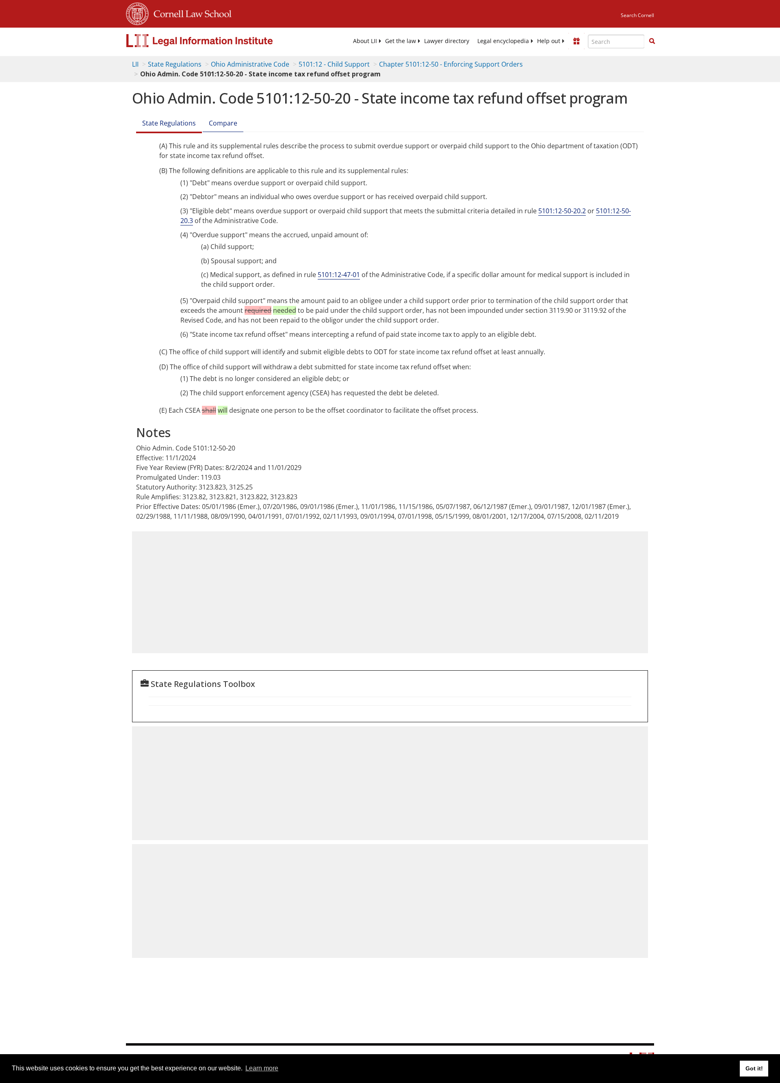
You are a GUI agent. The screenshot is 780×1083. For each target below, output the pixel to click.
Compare (223, 123)
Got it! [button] (754, 1068)
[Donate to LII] (576, 41)
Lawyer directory (446, 41)
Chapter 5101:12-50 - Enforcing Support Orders (451, 64)
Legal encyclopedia (503, 41)
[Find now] (652, 41)
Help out (548, 41)
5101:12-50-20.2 (562, 210)
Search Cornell (637, 15)
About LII (365, 41)
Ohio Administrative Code (250, 64)
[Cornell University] (137, 12)
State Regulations (175, 64)
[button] (652, 41)
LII (135, 64)
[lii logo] (217, 41)
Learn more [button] (261, 1068)
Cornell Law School (190, 12)
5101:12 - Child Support (334, 64)
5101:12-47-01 (339, 274)
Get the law (400, 41)
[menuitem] (365, 41)
